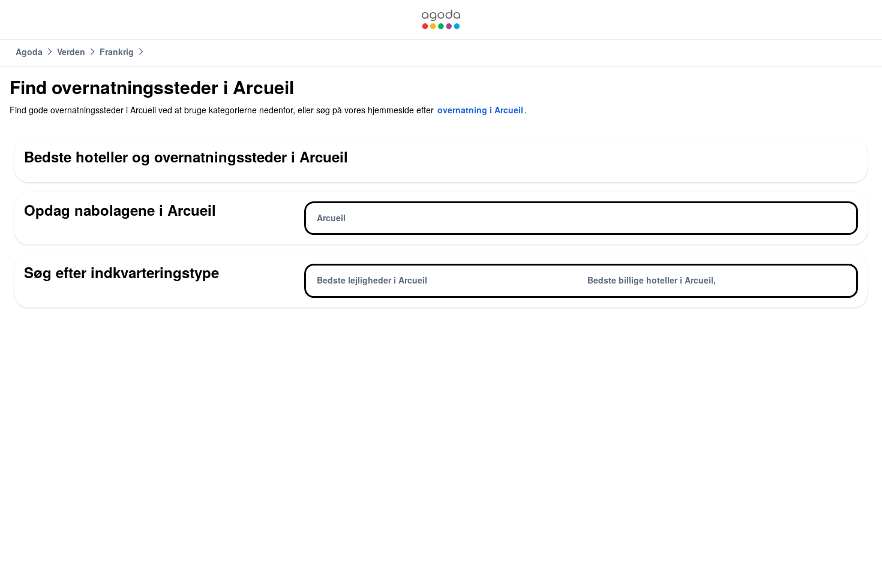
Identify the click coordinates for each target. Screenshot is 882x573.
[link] (441, 19)
